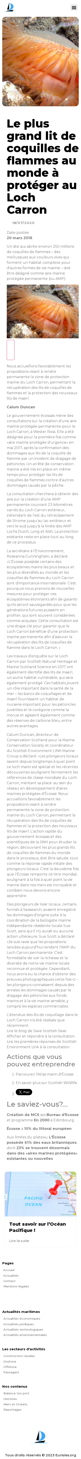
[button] (74, 7)
